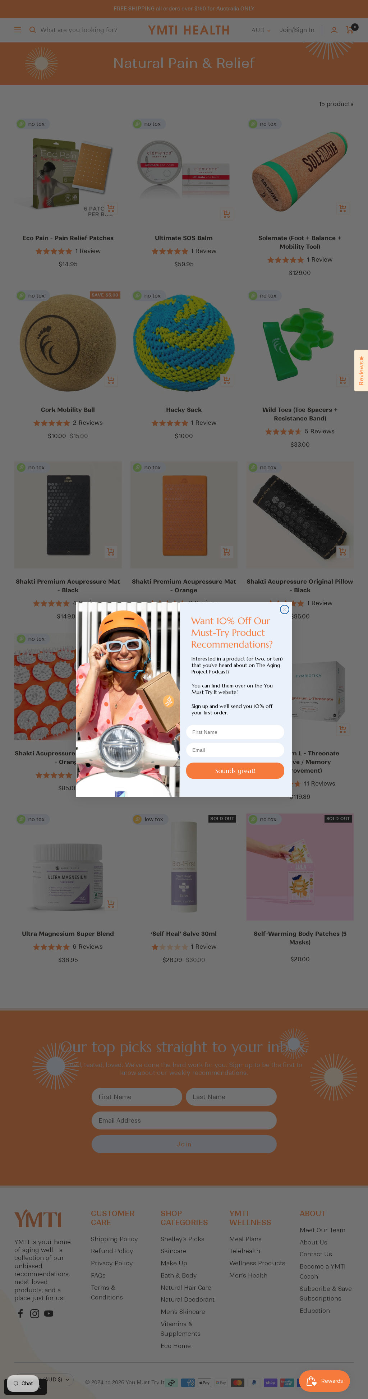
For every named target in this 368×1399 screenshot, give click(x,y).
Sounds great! (235, 771)
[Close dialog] (284, 609)
